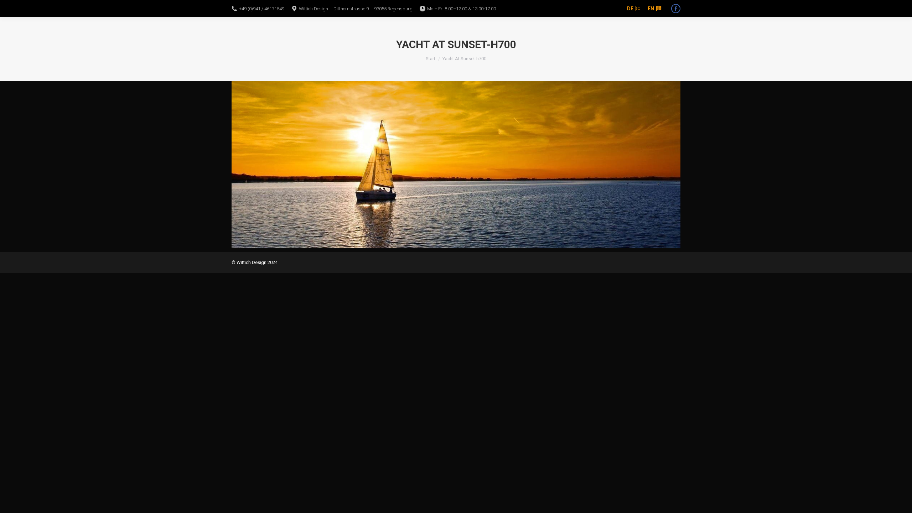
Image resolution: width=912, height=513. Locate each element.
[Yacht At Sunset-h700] (456, 164)
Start (430, 58)
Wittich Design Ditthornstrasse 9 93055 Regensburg (356, 8)
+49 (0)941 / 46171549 (261, 8)
